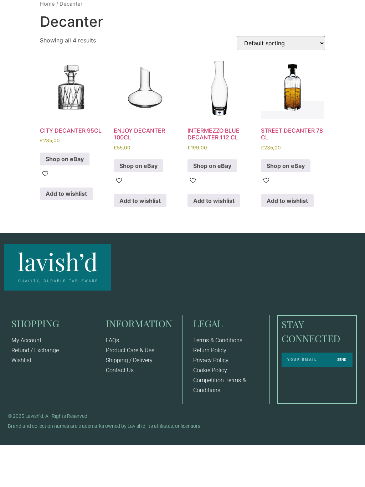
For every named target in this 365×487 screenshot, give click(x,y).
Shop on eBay (65, 159)
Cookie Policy (210, 370)
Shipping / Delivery (129, 360)
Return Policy (209, 350)
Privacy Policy (210, 360)
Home (47, 4)
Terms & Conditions (217, 340)
